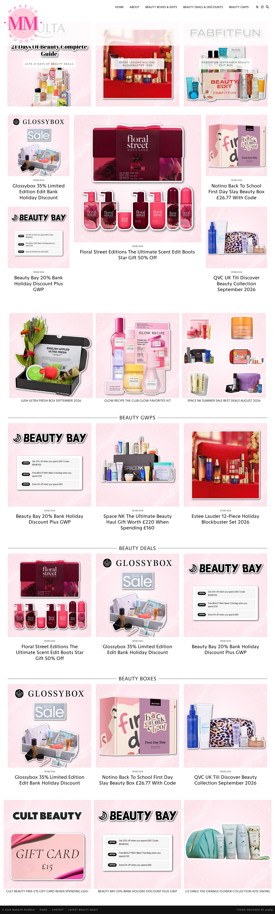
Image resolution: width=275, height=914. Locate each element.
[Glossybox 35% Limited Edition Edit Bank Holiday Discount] (38, 145)
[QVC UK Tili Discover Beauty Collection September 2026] (236, 237)
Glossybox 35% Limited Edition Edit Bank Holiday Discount (39, 191)
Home (119, 7)
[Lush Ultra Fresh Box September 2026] (51, 355)
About (134, 7)
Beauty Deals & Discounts (203, 7)
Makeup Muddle (23, 910)
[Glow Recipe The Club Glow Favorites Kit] (137, 355)
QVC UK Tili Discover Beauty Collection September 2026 (236, 283)
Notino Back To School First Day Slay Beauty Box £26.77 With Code (236, 191)
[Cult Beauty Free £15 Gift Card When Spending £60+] (47, 844)
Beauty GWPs (239, 7)
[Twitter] (257, 7)
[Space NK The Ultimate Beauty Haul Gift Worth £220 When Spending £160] (137, 465)
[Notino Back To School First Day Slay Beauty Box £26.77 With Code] (236, 145)
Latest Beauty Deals (83, 910)
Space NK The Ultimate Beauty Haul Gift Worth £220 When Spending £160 (137, 522)
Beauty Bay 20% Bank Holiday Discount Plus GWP (38, 283)
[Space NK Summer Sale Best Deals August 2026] (224, 355)
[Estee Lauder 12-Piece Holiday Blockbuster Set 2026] (225, 465)
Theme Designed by (255, 910)
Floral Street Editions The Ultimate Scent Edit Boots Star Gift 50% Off (137, 255)
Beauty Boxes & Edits (161, 7)
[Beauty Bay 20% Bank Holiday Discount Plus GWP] (38, 237)
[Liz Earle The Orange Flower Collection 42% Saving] (227, 844)
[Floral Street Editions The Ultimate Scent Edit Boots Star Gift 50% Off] (137, 178)
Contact (58, 910)
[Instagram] (262, 7)
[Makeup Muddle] (23, 23)
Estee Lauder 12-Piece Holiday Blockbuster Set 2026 (225, 519)
